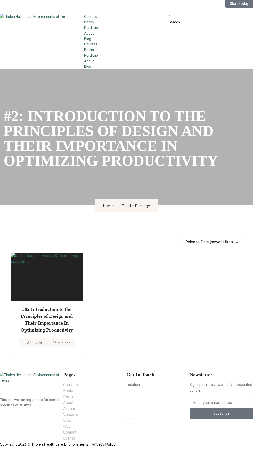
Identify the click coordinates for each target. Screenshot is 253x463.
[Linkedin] (116, 6)
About (89, 33)
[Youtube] (130, 6)
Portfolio (91, 28)
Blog (87, 39)
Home (108, 206)
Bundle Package (136, 206)
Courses (90, 17)
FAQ (66, 426)
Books (89, 22)
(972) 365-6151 (140, 428)
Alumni (69, 408)
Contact (69, 432)
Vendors (70, 414)
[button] (211, 16)
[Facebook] (90, 6)
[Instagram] (103, 6)
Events (69, 438)
